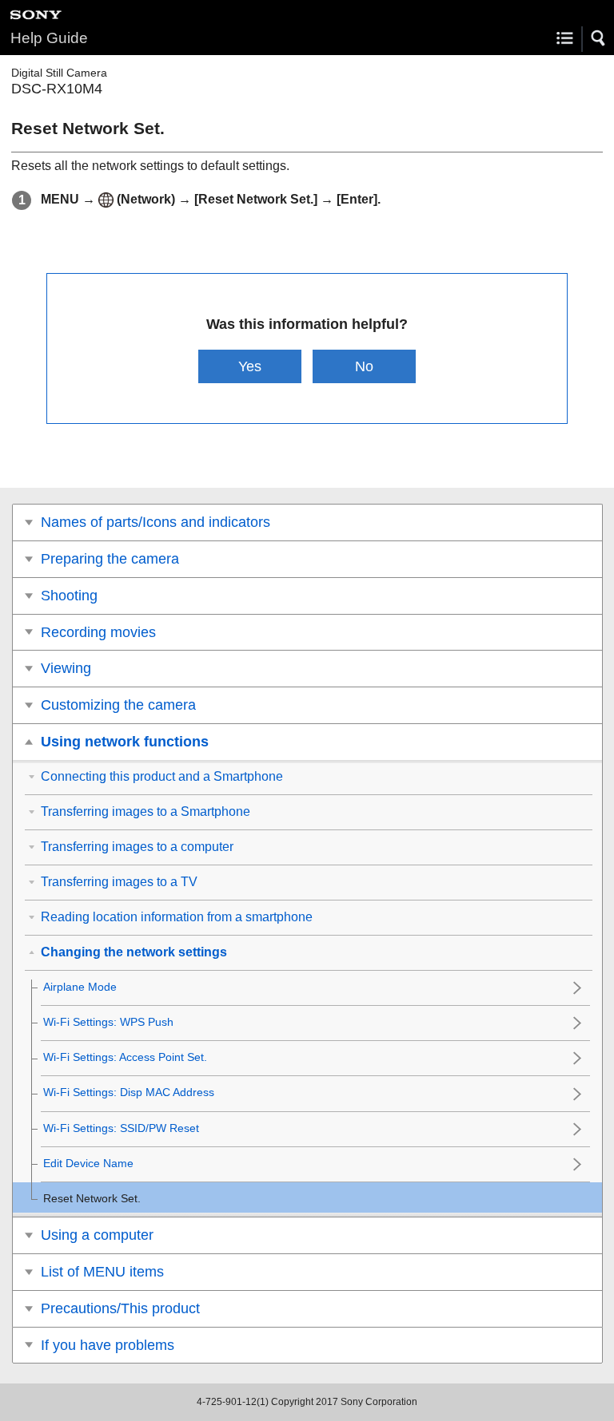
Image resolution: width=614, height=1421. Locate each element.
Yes (249, 366)
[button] (599, 38)
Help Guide (49, 38)
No (364, 366)
